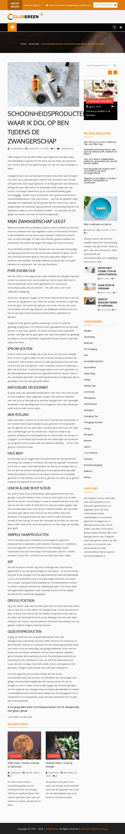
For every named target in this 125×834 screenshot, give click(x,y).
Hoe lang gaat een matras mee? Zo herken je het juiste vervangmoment (100, 170)
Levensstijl (34, 43)
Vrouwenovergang (93, 465)
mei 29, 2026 (31, 772)
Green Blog (89, 373)
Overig (87, 428)
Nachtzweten (90, 404)
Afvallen (88, 330)
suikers (87, 446)
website (94, 828)
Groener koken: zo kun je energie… (59, 764)
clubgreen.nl (51, 828)
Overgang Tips (91, 416)
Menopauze (90, 397)
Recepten (88, 434)
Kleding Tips (90, 385)
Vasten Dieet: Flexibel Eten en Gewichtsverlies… (108, 271)
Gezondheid (90, 367)
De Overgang (90, 349)
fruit (86, 355)
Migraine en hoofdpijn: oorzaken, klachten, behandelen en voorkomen (100, 180)
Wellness (88, 471)
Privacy (104, 828)
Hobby (87, 379)
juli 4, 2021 (104, 278)
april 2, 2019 (105, 292)
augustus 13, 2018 (38, 148)
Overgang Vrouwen (99, 101)
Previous (115, 72)
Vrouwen (88, 458)
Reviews (88, 440)
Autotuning (89, 336)
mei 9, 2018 (105, 310)
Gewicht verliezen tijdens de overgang (107, 302)
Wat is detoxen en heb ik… (98, 224)
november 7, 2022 (107, 230)
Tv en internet (91, 452)
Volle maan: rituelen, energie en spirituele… (23, 764)
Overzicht (85, 828)
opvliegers (89, 410)
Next (110, 72)
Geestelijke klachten (94, 361)
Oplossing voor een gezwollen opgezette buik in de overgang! (100, 115)
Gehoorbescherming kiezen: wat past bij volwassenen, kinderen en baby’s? (100, 151)
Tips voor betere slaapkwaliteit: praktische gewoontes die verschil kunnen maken (76, 5)
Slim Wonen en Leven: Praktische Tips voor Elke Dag (100, 143)
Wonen (87, 477)
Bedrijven (88, 342)
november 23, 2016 (98, 106)
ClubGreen (16, 148)
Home (23, 43)
